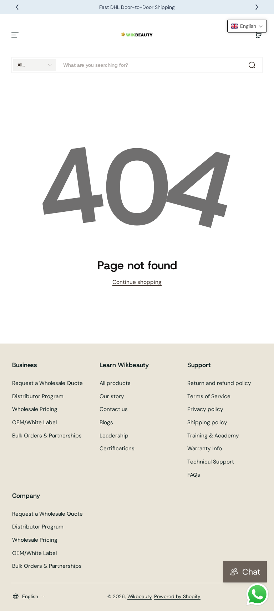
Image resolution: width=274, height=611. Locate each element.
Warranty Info (204, 448)
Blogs (106, 422)
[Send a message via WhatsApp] (257, 594)
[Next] (257, 7)
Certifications (117, 448)
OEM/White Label (34, 422)
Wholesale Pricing (34, 409)
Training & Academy (213, 435)
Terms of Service (208, 396)
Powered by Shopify (177, 596)
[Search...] (252, 65)
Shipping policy (207, 422)
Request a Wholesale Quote (47, 383)
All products (115, 383)
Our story (112, 396)
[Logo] (137, 35)
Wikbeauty (139, 596)
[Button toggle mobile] (15, 35)
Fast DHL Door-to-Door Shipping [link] (137, 7)
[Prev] (17, 7)
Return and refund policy (219, 383)
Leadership (114, 435)
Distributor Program (38, 396)
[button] (258, 35)
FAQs (193, 475)
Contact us (114, 409)
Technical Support (210, 461)
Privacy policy (205, 409)
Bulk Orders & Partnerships (47, 435)
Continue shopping (137, 282)
